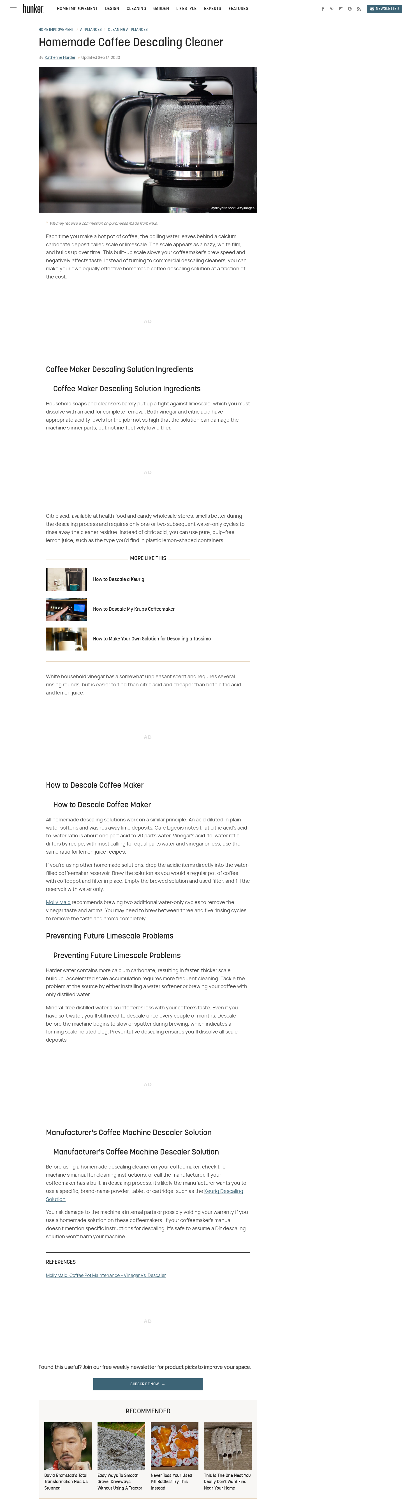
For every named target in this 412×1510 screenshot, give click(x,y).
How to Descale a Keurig (118, 579)
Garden (161, 9)
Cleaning (136, 9)
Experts (212, 9)
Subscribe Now (144, 1384)
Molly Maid (58, 902)
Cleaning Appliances (128, 30)
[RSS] (358, 9)
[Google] (349, 9)
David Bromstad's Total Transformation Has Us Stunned (66, 1482)
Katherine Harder (60, 58)
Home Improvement (77, 9)
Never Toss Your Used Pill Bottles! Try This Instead (171, 1482)
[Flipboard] (340, 9)
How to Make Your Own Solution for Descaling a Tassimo (152, 639)
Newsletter (387, 9)
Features (238, 9)
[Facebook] (323, 9)
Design (112, 9)
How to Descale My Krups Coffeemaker (134, 609)
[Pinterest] (331, 9)
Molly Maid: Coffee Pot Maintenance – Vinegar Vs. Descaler (106, 1275)
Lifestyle (186, 9)
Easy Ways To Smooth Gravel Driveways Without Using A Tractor (120, 1482)
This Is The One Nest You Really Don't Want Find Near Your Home (227, 1482)
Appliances (91, 30)
